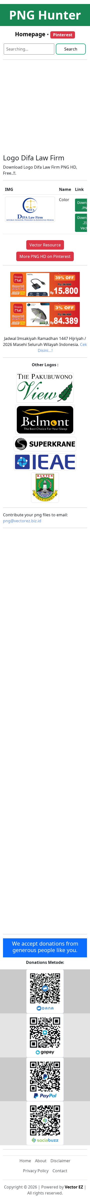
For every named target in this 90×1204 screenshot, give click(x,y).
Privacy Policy (35, 1170)
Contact (59, 1170)
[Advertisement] (45, 109)
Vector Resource (45, 245)
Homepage (30, 34)
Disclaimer (60, 1160)
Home (25, 1160)
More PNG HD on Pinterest (45, 256)
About (40, 1160)
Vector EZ (74, 1187)
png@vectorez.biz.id (22, 521)
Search (70, 49)
